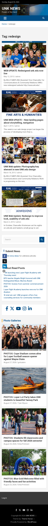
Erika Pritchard (23, 444)
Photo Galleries (12, 320)
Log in (4, 498)
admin (18, 77)
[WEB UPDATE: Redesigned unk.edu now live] (24, 54)
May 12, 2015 (9, 77)
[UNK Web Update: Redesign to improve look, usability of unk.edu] (24, 199)
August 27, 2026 (10, 362)
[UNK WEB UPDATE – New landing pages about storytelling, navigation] (24, 103)
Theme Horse (27, 519)
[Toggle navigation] (5, 18)
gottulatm (22, 362)
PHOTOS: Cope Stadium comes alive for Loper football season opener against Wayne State (22, 356)
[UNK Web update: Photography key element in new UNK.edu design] (24, 150)
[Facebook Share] (4, 256)
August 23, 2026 (10, 485)
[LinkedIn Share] (4, 266)
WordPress (31, 522)
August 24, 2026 (10, 444)
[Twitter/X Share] (4, 261)
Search (41, 239)
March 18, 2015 (10, 173)
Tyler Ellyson (23, 403)
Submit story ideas (11, 256)
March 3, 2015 (9, 222)
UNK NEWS (11, 8)
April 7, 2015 (8, 126)
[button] (3, 271)
